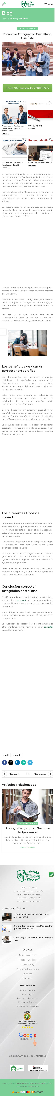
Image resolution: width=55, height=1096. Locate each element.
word (17, 755)
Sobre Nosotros (27, 990)
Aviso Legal (27, 994)
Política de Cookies (27, 1002)
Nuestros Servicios (27, 960)
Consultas (27, 973)
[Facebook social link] (4, 762)
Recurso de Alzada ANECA (40, 163)
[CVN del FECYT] (40, 111)
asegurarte (22, 600)
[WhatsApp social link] (23, 762)
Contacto (27, 978)
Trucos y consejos (19, 18)
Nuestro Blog (27, 964)
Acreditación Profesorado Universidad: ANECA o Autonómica (14, 128)
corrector (48, 627)
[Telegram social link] (30, 762)
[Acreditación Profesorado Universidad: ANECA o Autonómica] (14, 111)
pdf (6, 755)
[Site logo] (27, 4)
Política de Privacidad (27, 998)
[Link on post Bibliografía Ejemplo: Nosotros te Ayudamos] (27, 806)
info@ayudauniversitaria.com (29, 901)
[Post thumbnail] (7, 917)
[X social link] (10, 762)
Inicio (4, 18)
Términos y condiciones (27, 1006)
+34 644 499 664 (33, 898)
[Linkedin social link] (17, 762)
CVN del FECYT (35, 126)
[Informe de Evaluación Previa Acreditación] (14, 148)
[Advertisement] (27, 254)
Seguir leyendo (27, 847)
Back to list (27, 774)
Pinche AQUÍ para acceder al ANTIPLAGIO (27, 88)
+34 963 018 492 (34, 894)
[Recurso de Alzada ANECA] (40, 148)
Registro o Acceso (27, 955)
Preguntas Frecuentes (27, 969)
